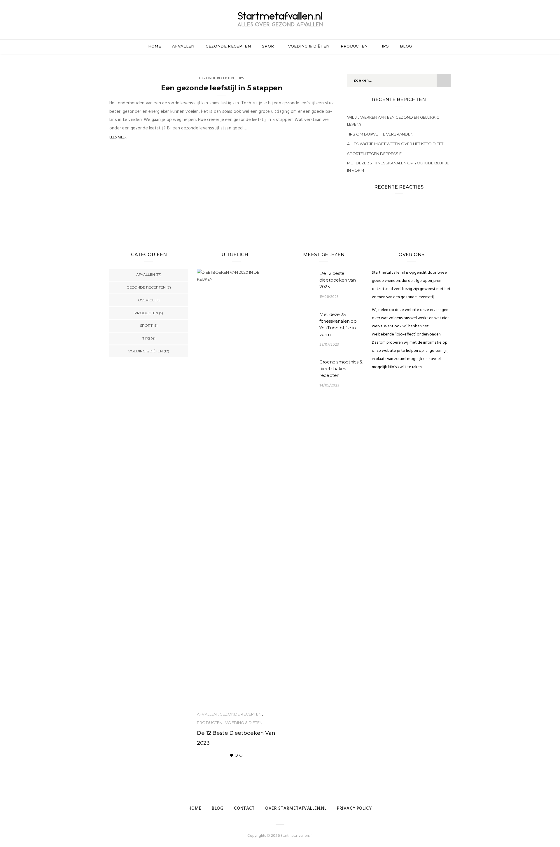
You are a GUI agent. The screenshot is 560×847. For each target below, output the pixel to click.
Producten (354, 46)
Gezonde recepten (228, 46)
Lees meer (118, 137)
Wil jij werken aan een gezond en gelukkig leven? (393, 120)
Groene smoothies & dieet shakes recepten (340, 368)
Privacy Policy (354, 808)
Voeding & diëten (309, 46)
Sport (269, 46)
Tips (384, 46)
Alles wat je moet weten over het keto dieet (395, 143)
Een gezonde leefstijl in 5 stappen (222, 88)
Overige (146, 300)
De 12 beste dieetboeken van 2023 (337, 279)
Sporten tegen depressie (374, 153)
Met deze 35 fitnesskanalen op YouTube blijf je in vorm (398, 166)
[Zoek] (448, 20)
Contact (244, 808)
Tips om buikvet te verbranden (380, 134)
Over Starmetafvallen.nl (295, 808)
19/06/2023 (329, 297)
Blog (406, 46)
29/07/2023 (329, 345)
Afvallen (183, 46)
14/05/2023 (329, 385)
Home (154, 46)
